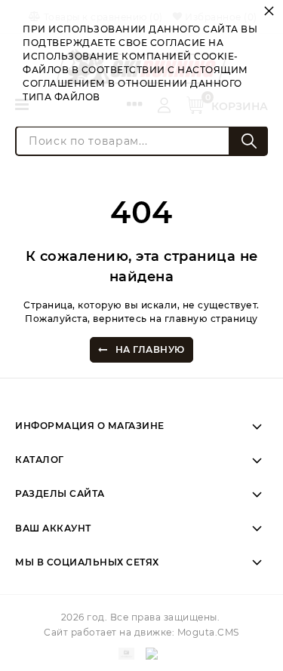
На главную (150, 349)
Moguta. (208, 632)
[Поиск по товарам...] (249, 141)
